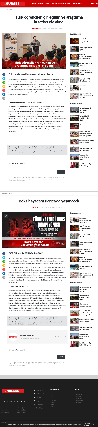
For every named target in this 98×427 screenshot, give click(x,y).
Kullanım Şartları (21, 408)
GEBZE (40, 3)
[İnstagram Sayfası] (8, 401)
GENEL (34, 3)
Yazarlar (39, 397)
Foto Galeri (40, 390)
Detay (88, 423)
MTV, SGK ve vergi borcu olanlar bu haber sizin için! (86, 72)
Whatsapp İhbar (21, 410)
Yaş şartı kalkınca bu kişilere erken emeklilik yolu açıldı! (86, 96)
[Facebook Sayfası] (2, 401)
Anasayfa (4, 10)
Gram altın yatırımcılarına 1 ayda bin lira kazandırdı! (85, 56)
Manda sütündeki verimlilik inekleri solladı (84, 118)
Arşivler (38, 401)
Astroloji (78, 402)
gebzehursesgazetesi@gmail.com (30, 338)
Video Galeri (40, 394)
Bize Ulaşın (39, 408)
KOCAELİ (68, 3)
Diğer (80, 3)
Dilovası (61, 3)
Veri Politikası (5, 412)
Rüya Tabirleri (80, 400)
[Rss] (18, 401)
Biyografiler (79, 398)
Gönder (61, 172)
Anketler (78, 396)
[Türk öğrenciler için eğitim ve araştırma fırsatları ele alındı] (34, 51)
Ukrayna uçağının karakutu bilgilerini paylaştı (84, 157)
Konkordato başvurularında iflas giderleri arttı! (85, 88)
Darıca (47, 3)
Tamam (87, 425)
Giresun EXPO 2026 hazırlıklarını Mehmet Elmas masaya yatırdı (85, 134)
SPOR (75, 3)
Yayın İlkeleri (4, 410)
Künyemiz (39, 404)
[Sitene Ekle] (25, 401)
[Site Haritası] (22, 401)
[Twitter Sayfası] (5, 401)
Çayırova (54, 3)
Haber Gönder (21, 412)
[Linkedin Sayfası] (15, 401)
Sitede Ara (79, 394)
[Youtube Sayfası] (12, 401)
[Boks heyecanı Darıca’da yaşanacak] (34, 230)
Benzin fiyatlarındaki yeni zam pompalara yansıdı (85, 41)
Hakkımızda (4, 408)
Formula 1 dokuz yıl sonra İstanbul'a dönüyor (85, 110)
